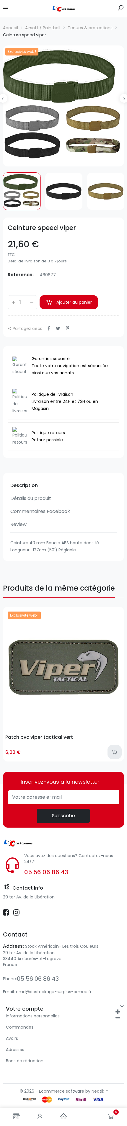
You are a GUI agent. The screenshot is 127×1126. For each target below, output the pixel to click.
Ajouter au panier (74, 302)
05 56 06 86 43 (46, 872)
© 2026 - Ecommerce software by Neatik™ (63, 1091)
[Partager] (49, 328)
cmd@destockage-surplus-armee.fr (54, 992)
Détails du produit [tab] (30, 498)
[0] (111, 1118)
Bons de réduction (24, 1061)
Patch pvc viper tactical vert (39, 737)
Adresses (15, 1050)
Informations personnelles (33, 1016)
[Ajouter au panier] (115, 752)
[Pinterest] (67, 328)
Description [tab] (24, 485)
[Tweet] (58, 328)
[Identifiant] (40, 1117)
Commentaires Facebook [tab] (40, 511)
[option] (63, 105)
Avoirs (12, 1038)
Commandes (19, 1027)
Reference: (21, 274)
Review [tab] (18, 524)
